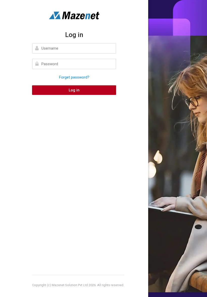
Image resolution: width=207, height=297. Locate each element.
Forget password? (74, 77)
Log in (74, 90)
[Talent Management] (74, 15)
